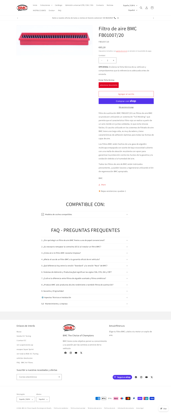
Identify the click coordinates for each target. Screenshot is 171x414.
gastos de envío (121, 51)
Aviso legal (140, 408)
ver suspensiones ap (25, 345)
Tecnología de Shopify (44, 408)
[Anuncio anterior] (17, 18)
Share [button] (103, 185)
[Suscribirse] (59, 377)
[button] (46, 5)
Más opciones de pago (126, 107)
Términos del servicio (95, 408)
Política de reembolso (61, 408)
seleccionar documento (108, 85)
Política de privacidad (78, 408)
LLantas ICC (21, 340)
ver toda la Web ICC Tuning (27, 353)
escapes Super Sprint (25, 349)
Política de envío (109, 408)
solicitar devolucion (25, 358)
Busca (19, 331)
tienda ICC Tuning (24, 336)
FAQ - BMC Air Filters (25, 362)
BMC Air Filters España (29, 408)
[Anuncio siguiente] (153, 18)
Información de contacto (126, 408)
